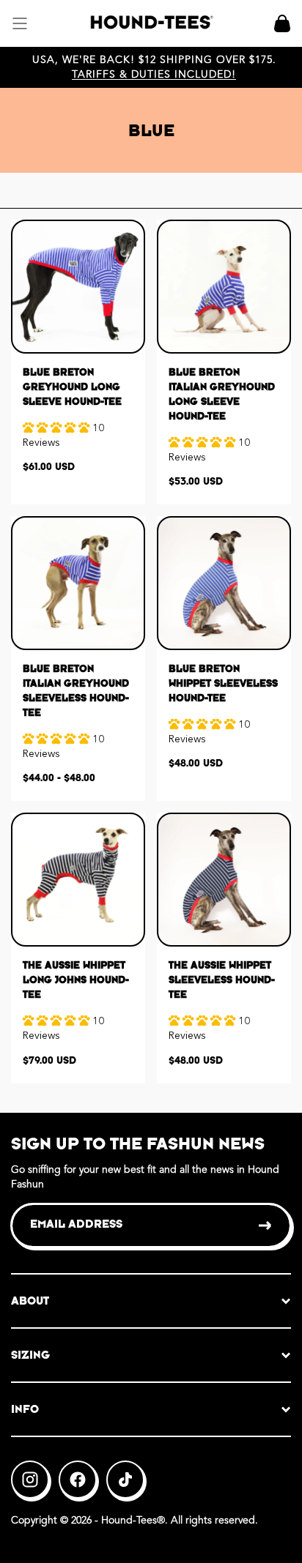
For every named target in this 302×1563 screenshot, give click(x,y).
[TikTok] (125, 1479)
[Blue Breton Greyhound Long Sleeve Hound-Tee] (78, 286)
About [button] (30, 1301)
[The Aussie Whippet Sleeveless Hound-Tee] (224, 879)
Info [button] (25, 1409)
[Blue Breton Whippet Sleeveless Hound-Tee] (224, 583)
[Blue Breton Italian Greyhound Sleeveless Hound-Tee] (78, 583)
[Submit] (265, 1225)
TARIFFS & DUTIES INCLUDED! (154, 75)
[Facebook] (78, 1479)
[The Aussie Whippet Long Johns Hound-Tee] (78, 879)
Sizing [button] (30, 1355)
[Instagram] (30, 1479)
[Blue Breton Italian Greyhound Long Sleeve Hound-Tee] (224, 286)
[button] (20, 23)
